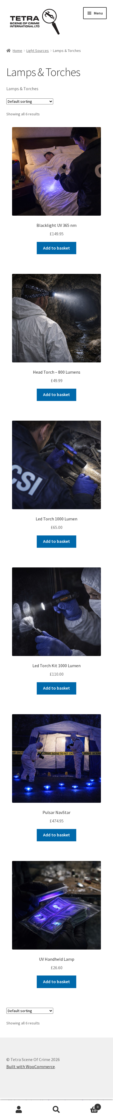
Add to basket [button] (56, 248)
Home (17, 50)
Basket (87, 1105)
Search (56, 1109)
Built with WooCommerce (30, 1066)
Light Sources (37, 50)
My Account (19, 1109)
